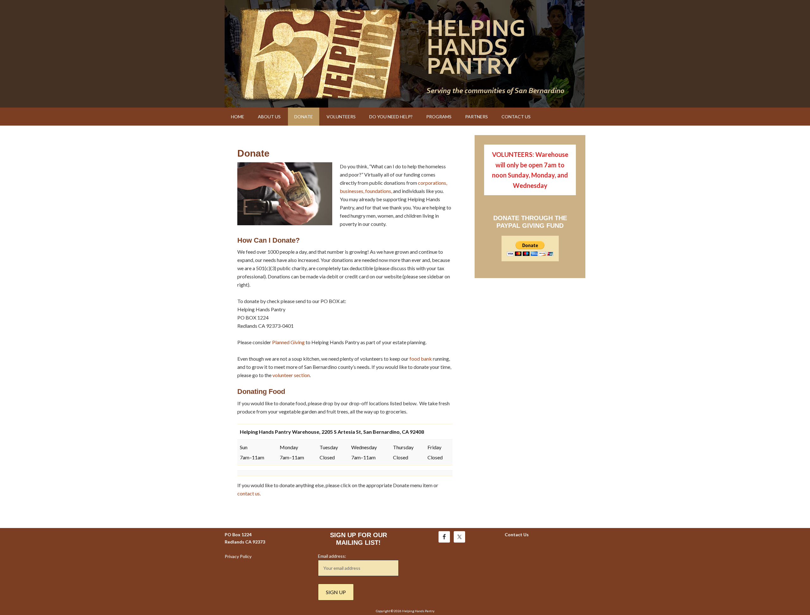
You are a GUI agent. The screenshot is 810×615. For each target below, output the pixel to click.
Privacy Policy (238, 556)
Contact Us (517, 534)
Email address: (332, 556)
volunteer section (291, 375)
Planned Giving (288, 342)
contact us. (249, 493)
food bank (420, 359)
